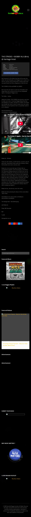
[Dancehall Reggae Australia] (15, 10)
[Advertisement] (15, 35)
